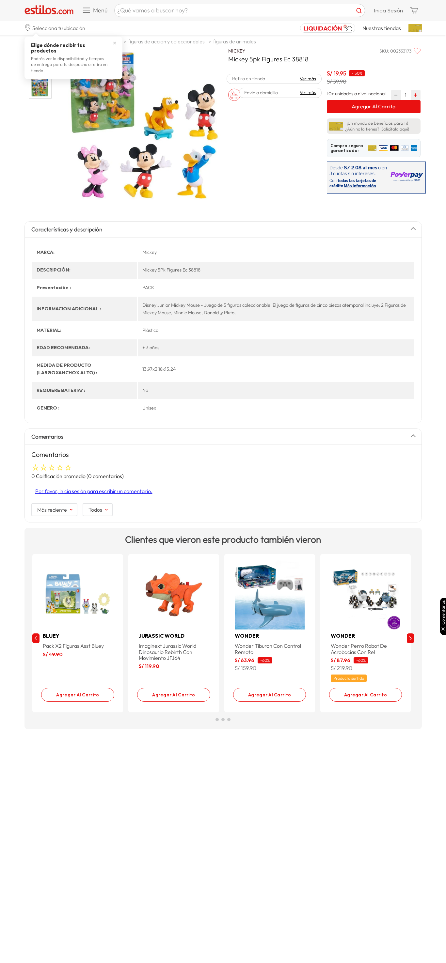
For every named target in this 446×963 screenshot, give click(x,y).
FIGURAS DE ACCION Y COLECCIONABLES (166, 41)
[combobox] (239, 10)
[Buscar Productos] (359, 10)
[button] (54, 28)
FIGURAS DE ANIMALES (234, 41)
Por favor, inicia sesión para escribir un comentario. (93, 491)
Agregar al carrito (77, 694)
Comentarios (443, 612)
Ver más (308, 78)
